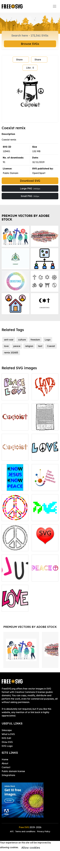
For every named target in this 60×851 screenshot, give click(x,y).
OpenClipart (38, 173)
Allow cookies (30, 847)
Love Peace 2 (12, 547)
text (40, 346)
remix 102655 (11, 352)
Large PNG (30, 188)
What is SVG (8, 734)
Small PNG (30, 196)
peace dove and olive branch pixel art (45, 514)
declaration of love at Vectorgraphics (45, 544)
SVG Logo (7, 746)
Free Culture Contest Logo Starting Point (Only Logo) (45, 481)
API (12, 831)
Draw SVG (7, 742)
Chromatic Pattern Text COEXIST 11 (15, 425)
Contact (6, 767)
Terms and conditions (25, 831)
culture (22, 339)
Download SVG (30, 180)
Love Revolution (13, 577)
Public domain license (13, 771)
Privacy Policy (43, 831)
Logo (47, 339)
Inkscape (7, 730)
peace (16, 346)
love (6, 346)
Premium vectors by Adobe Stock (26, 217)
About (5, 763)
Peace (38, 577)
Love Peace (11, 517)
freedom (35, 339)
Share (19, 59)
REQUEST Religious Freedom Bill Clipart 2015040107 (45, 421)
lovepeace (40, 456)
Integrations (8, 775)
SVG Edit (6, 738)
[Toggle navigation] (54, 6)
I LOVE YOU (41, 396)
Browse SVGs (30, 44)
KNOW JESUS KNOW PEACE (15, 485)
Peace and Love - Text (15, 395)
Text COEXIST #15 (15, 456)
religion (29, 346)
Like (30, 67)
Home (5, 759)
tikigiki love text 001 (15, 606)
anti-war (8, 339)
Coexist (51, 346)
